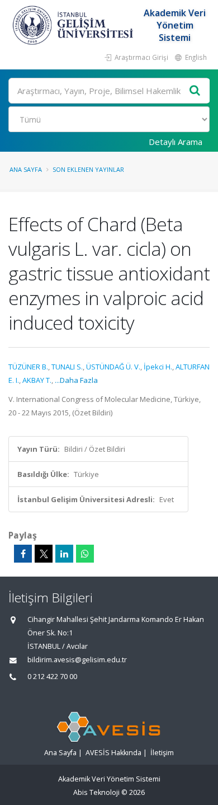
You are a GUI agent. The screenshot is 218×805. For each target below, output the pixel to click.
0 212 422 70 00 (52, 676)
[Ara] (195, 91)
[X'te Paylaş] (44, 554)
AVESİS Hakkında (113, 752)
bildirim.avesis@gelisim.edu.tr (77, 659)
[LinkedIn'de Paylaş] (64, 554)
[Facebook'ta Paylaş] (23, 554)
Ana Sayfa (26, 169)
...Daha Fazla (76, 380)
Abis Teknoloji (96, 792)
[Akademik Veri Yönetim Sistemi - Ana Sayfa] (74, 25)
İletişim (162, 752)
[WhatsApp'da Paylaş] (85, 554)
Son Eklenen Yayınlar (88, 169)
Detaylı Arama (175, 141)
